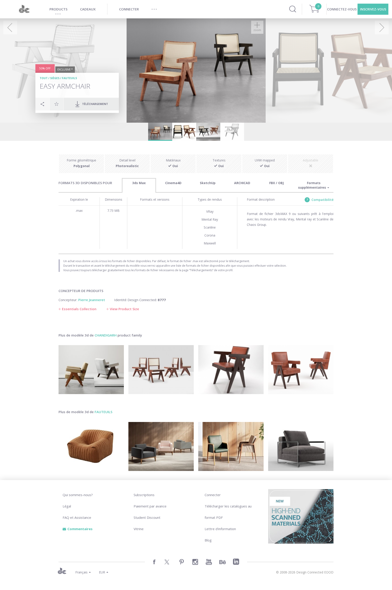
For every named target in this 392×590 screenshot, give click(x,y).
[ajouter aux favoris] (56, 104)
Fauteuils (69, 78)
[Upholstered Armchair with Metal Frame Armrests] (300, 446)
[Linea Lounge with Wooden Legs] (161, 446)
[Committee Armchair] (300, 369)
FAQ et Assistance (77, 517)
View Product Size (124, 309)
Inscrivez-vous (373, 9)
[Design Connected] (24, 9)
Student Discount (147, 517)
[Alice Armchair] (231, 446)
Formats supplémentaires (312, 185)
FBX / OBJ (276, 183)
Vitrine (139, 529)
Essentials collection (79, 309)
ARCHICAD (242, 183)
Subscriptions (144, 494)
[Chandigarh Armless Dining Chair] (161, 369)
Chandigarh (106, 335)
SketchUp (208, 183)
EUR (102, 572)
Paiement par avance (150, 506)
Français (81, 572)
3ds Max (139, 183)
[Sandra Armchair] (91, 446)
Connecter (213, 494)
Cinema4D (173, 183)
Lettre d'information (220, 529)
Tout (44, 78)
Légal (67, 506)
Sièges (54, 78)
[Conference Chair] (231, 369)
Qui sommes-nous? (78, 494)
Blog (208, 540)
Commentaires (80, 529)
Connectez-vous (342, 9)
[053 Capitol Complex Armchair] (91, 369)
